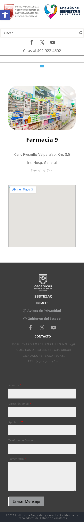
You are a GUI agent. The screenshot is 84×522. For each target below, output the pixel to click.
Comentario (17, 459)
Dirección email (19, 403)
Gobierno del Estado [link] (44, 318)
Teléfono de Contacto (22, 440)
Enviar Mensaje (26, 501)
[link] (5, 15)
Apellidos (15, 422)
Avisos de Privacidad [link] (44, 310)
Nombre (14, 385)
